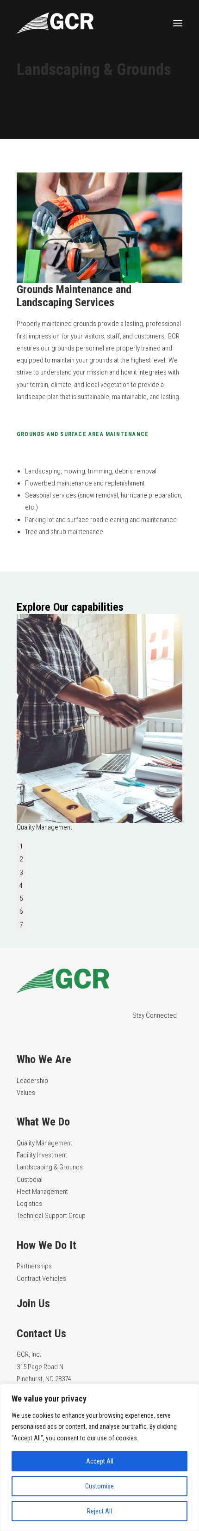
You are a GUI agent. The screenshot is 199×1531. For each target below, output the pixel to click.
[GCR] (55, 23)
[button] (177, 23)
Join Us (33, 1303)
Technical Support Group (51, 1215)
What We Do (43, 1121)
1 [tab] (21, 846)
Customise (99, 1486)
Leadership (32, 1080)
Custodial (30, 1179)
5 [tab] (21, 898)
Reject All (99, 1511)
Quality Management (44, 1143)
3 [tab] (21, 872)
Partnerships (34, 1266)
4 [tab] (21, 885)
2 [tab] (21, 859)
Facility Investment (42, 1155)
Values (26, 1092)
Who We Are (44, 1059)
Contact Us (41, 1333)
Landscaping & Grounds (50, 1167)
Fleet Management (42, 1191)
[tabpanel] (99, 722)
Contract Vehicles (41, 1278)
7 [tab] (21, 925)
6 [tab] (21, 911)
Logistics (29, 1203)
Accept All (99, 1461)
